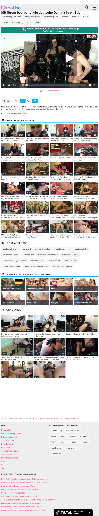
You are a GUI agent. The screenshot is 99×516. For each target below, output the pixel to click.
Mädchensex (56, 448)
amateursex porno (32, 17)
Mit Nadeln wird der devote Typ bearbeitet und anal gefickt (37, 198)
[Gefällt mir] (23, 101)
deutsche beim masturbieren (36, 266)
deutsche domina (63, 249)
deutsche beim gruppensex (14, 260)
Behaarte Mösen (72, 430)
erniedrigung (17, 22)
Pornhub (83, 436)
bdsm (85, 17)
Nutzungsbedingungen (11, 433)
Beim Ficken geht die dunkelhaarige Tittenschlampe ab (24, 479)
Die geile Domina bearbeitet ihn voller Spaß (85, 178)
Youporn (84, 442)
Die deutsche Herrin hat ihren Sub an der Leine (35, 178)
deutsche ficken (81, 249)
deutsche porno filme (12, 17)
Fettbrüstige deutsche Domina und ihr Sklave (10, 197)
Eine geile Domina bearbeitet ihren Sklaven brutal (86, 140)
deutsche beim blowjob (48, 255)
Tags (3, 468)
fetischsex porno (51, 17)
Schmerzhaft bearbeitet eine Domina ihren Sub (61, 140)
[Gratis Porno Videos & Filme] (11, 9)
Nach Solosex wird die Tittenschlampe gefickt (20, 489)
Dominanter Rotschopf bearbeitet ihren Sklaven (60, 178)
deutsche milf (28, 255)
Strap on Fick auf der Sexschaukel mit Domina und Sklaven (85, 237)
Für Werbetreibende (9, 458)
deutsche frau (54, 260)
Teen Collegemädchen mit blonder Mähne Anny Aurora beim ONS (28, 500)
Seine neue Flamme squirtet (13, 493)
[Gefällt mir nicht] (35, 101)
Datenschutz (6, 430)
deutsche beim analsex (62, 266)
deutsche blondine (11, 249)
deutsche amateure (43, 249)
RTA (3, 465)
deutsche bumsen (10, 255)
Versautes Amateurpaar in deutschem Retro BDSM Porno (60, 237)
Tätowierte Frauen (73, 448)
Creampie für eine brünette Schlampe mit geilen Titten (24, 510)
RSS (3, 461)
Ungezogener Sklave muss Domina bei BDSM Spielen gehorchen (12, 218)
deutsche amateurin (11, 266)
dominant (27, 249)
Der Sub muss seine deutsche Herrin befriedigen (85, 217)
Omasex (72, 436)
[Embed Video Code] (16, 101)
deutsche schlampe (70, 255)
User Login (5, 447)
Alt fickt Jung (56, 430)
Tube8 (53, 442)
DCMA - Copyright (9, 437)
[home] (3, 419)
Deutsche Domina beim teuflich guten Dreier (35, 159)
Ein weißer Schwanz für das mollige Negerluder (21, 503)
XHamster (64, 442)
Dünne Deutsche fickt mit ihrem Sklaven (36, 236)
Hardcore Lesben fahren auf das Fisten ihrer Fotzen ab (24, 482)
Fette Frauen (56, 454)
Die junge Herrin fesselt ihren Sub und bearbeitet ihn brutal (61, 218)
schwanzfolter (33, 22)
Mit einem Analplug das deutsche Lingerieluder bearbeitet (10, 237)
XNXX (74, 442)
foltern (5, 22)
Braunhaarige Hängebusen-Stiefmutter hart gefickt (22, 507)
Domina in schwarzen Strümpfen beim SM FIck (84, 197)
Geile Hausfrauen (58, 436)
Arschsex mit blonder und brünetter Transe (19, 496)
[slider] (13, 77)
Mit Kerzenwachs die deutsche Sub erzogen (59, 197)
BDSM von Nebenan (17, 113)
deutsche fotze (70, 260)
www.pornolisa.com (9, 451)
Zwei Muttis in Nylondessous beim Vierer (18, 486)
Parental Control (8, 444)
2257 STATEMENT (9, 440)
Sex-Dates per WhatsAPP (60, 158)
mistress (75, 17)
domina (65, 17)
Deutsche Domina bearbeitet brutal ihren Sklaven (12, 140)
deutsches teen (37, 260)
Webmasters (6, 454)
